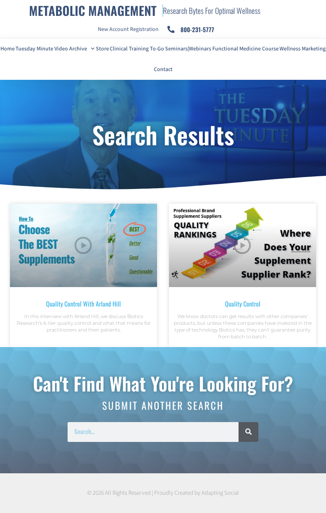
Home (7, 48)
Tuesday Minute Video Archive (51, 48)
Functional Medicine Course (245, 48)
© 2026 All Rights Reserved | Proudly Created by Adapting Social (163, 493)
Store (102, 48)
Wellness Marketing (302, 48)
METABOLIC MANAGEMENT (93, 10)
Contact (163, 69)
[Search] (248, 432)
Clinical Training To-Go (137, 48)
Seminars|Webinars (188, 48)
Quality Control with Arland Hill (83, 304)
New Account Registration (128, 29)
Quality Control (242, 304)
